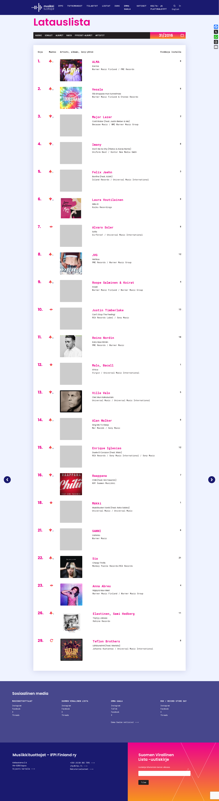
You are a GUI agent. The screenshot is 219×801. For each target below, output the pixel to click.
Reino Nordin (103, 338)
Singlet (49, 35)
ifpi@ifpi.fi (76, 766)
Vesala (97, 89)
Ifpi (60, 6)
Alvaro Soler (102, 227)
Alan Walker (102, 420)
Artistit (100, 35)
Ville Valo (101, 393)
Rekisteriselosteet (79, 769)
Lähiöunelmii (99, 645)
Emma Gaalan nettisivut (122, 722)
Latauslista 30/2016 (7, 479)
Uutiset (142, 6)
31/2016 (166, 35)
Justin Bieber (116, 121)
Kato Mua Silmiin (100, 342)
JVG (94, 255)
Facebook (16, 709)
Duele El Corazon (100, 452)
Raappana (99, 476)
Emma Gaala (127, 7)
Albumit (59, 35)
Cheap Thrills (98, 562)
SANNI (96, 531)
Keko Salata (123, 507)
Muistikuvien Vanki (101, 507)
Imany (96, 145)
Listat (106, 6)
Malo (95, 365)
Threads (15, 715)
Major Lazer (102, 117)
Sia (95, 558)
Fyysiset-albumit (83, 35)
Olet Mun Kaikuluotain (103, 397)
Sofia (94, 231)
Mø (127, 121)
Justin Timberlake (108, 310)
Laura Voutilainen (107, 200)
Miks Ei (95, 204)
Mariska (115, 645)
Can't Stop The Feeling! (103, 314)
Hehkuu (95, 259)
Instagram (16, 705)
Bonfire (95, 176)
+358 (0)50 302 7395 (80, 763)
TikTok (114, 709)
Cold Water (98, 121)
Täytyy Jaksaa (100, 618)
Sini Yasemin (109, 480)
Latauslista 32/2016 (211, 479)
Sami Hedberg (124, 614)
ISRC (117, 6)
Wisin (118, 452)
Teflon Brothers (106, 641)
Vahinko (96, 535)
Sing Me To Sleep (100, 424)
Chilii (94, 480)
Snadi (94, 286)
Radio (69, 35)
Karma (95, 66)
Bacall (108, 365)
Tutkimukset (75, 6)
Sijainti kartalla (21, 769)
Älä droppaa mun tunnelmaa (106, 93)
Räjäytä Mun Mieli (101, 590)
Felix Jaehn (102, 172)
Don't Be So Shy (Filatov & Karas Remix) (111, 148)
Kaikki (38, 35)
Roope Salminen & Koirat (113, 283)
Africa (95, 369)
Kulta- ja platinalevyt (159, 7)
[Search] (174, 6)
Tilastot (92, 6)
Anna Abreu (102, 586)
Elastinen (101, 614)
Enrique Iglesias (106, 448)
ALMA (95, 62)
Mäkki (96, 503)
